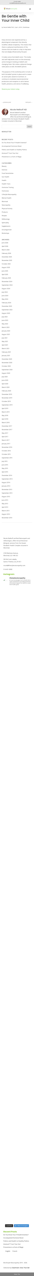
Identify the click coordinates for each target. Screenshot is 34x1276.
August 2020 (6, 373)
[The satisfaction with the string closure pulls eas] (17, 704)
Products (5, 212)
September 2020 (7, 370)
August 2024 (6, 289)
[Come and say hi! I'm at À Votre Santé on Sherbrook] (17, 1217)
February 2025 (6, 278)
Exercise (4, 170)
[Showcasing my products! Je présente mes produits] (17, 1207)
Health (4, 180)
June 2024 (5, 296)
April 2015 (5, 472)
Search (29, 126)
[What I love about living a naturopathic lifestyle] (17, 618)
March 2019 (5, 412)
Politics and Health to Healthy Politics (14, 150)
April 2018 (5, 419)
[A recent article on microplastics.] (17, 829)
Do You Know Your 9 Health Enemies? (14, 143)
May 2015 (5, 468)
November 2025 (7, 260)
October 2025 (6, 264)
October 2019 (6, 401)
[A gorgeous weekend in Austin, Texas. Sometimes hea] (17, 1153)
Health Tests (6, 184)
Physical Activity (7, 208)
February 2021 (6, 352)
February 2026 (6, 253)
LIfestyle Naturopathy (9, 194)
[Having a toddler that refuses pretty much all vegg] (17, 897)
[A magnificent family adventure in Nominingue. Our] (17, 809)
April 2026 (5, 246)
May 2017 (5, 433)
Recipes (4, 216)
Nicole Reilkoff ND (8, 27)
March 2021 (5, 348)
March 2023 (5, 327)
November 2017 (7, 430)
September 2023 (7, 310)
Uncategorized (6, 230)
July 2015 (4, 461)
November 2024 (7, 281)
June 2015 (5, 465)
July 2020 (4, 377)
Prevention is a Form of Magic (12, 157)
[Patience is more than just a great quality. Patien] (17, 750)
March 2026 (5, 250)
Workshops (26, 27)
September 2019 (7, 405)
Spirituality (5, 223)
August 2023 (6, 313)
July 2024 (4, 292)
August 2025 (6, 267)
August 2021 (6, 334)
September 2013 (7, 493)
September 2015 (7, 458)
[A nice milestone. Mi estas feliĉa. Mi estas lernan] (17, 833)
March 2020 (5, 387)
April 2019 (5, 408)
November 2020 (7, 363)
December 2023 (7, 306)
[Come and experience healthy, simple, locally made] (17, 1137)
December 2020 (7, 359)
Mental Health (6, 198)
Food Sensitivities (7, 173)
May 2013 (5, 504)
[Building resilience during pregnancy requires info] (17, 1056)
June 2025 (5, 271)
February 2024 (6, 303)
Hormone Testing (8, 187)
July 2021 (4, 338)
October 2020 (6, 366)
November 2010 (7, 518)
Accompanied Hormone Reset (12, 146)
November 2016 (7, 447)
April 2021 (5, 345)
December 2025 (7, 257)
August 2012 (6, 514)
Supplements (6, 226)
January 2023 (6, 331)
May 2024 (5, 299)
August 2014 (6, 482)
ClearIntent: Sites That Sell (20, 1268)
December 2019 (7, 394)
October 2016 (6, 451)
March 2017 (5, 440)
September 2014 (7, 479)
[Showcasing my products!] (17, 1165)
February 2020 (6, 391)
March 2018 (5, 422)
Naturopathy (6, 205)
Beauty (4, 166)
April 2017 (5, 437)
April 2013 (5, 507)
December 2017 (7, 426)
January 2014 (6, 486)
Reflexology (6, 219)
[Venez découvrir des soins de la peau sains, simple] (17, 1124)
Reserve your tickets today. (11, 89)
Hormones (5, 191)
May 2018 (5, 415)
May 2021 (5, 341)
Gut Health (5, 177)
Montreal (5, 201)
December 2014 (7, 475)
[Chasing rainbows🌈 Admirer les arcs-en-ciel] (17, 589)
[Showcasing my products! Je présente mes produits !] (17, 1201)
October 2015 (6, 454)
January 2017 (6, 444)
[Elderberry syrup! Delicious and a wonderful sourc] (17, 1183)
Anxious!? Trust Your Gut (10, 153)
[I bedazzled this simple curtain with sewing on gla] (17, 977)
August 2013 (6, 497)
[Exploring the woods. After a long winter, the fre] (17, 670)
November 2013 (7, 489)
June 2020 (5, 380)
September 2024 (7, 285)
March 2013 (5, 511)
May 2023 (5, 324)
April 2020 (5, 384)
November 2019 (7, 398)
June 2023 (5, 320)
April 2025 (5, 274)
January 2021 (6, 356)
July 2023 (4, 317)
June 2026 (5, 243)
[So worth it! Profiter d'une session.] (17, 958)
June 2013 (5, 500)
